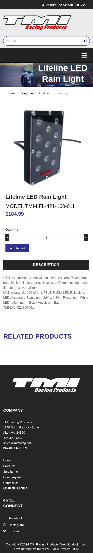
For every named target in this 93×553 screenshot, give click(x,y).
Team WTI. (44, 548)
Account (51, 4)
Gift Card (68, 4)
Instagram (17, 524)
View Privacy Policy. (65, 548)
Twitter (14, 531)
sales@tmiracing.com (18, 443)
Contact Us (10, 482)
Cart (83, 4)
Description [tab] (46, 265)
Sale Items (10, 471)
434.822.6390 (12, 437)
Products (9, 466)
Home (10, 93)
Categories (26, 93)
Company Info (12, 477)
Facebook (16, 518)
